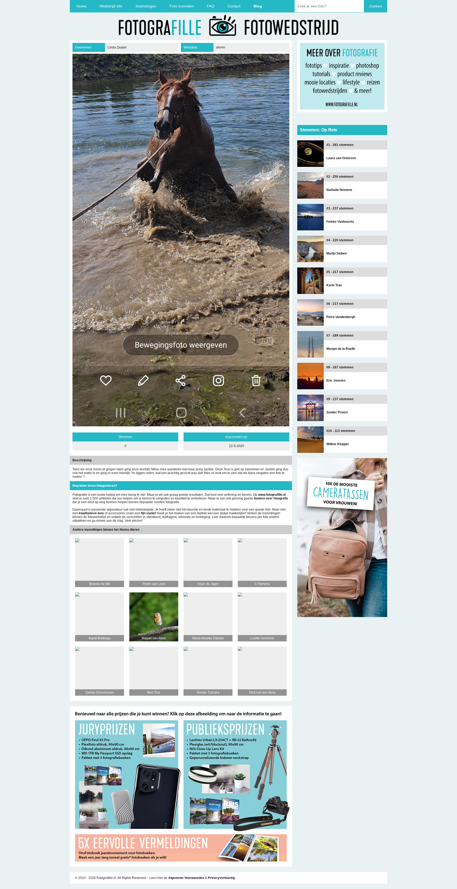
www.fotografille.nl (272, 495)
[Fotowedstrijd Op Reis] (181, 865)
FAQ (210, 6)
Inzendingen (146, 6)
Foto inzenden (182, 6)
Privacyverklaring (221, 878)
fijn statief (148, 513)
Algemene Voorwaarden (186, 878)
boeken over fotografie (271, 498)
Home (81, 6)
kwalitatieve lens (91, 513)
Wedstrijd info (111, 6)
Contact (233, 6)
